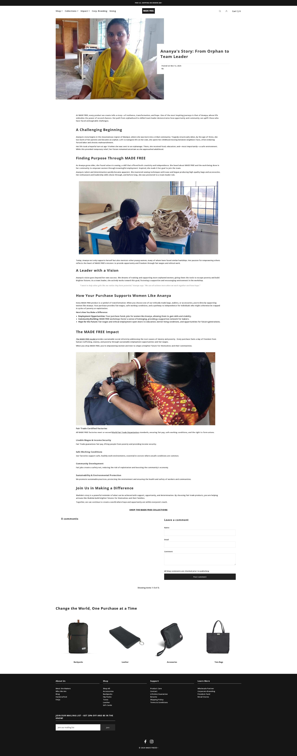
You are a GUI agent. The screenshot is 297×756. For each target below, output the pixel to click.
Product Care (156, 688)
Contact (153, 691)
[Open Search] (220, 11)
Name (166, 527)
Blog (58, 694)
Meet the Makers (63, 688)
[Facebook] (145, 742)
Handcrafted (61, 697)
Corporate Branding (206, 691)
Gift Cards (107, 705)
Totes (105, 699)
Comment (168, 551)
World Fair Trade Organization (125, 432)
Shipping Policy (157, 699)
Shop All (106, 688)
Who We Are (61, 691)
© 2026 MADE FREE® (148, 747)
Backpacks (78, 662)
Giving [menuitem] (113, 11)
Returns (153, 697)
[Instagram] (151, 742)
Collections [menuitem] (70, 11)
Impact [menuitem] (84, 11)
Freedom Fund (204, 694)
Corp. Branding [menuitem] (99, 11)
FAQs (58, 699)
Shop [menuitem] (58, 11)
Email (166, 539)
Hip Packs (107, 697)
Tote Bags (219, 662)
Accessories (172, 662)
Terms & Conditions (159, 702)
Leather (125, 662)
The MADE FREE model (85, 339)
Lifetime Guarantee (159, 694)
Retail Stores (203, 697)
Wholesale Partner (206, 688)
